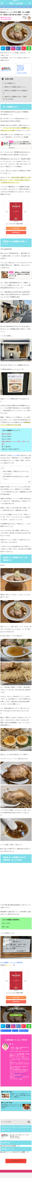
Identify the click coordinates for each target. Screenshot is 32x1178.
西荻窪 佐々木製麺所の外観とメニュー (15, 87)
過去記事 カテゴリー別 (7, 1152)
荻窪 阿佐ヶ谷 (23, 1030)
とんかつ (28, 6)
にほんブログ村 (21, 73)
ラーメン (12, 6)
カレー (20, 6)
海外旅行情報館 (18, 1076)
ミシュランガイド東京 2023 (14, 223)
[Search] (29, 1122)
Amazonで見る (16, 228)
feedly (16, 1015)
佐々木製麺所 (4, 962)
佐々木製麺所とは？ (9, 83)
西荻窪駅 (19, 962)
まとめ (4, 6)
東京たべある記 (16, 3)
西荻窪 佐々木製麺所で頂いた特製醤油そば (15, 92)
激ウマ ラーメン (6, 1030)
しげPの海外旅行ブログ (16, 1161)
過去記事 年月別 (5, 1146)
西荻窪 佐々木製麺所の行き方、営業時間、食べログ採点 (15, 98)
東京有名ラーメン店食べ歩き (20, 1073)
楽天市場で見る (16, 232)
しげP (24, 18)
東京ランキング (6, 70)
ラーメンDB (15, 455)
